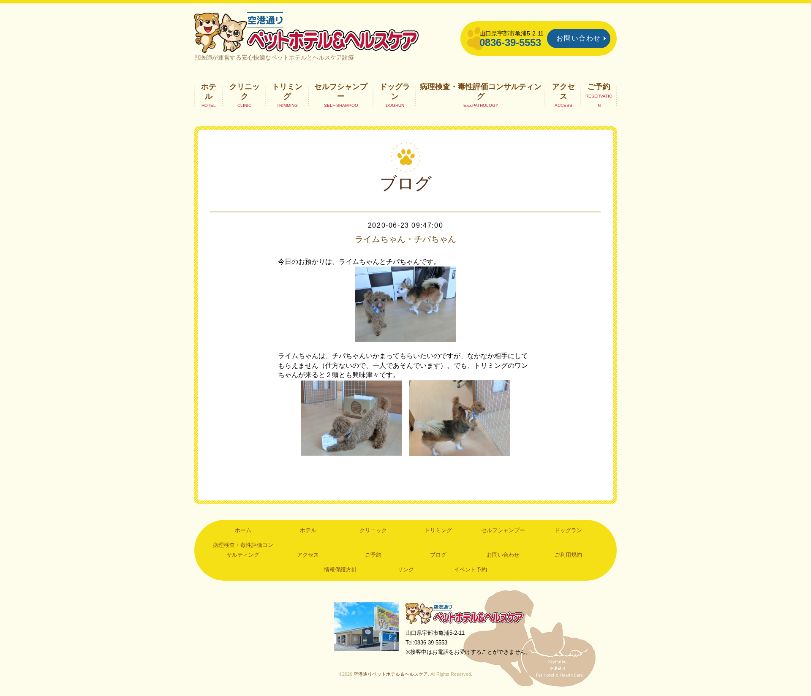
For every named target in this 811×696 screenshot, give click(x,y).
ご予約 (599, 86)
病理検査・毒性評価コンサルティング (481, 91)
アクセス (563, 91)
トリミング (287, 91)
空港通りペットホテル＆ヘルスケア (465, 613)
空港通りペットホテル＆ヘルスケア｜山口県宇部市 (306, 32)
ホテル (208, 91)
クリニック (244, 91)
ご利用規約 (568, 555)
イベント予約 (470, 569)
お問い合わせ (578, 38)
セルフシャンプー (340, 91)
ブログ (438, 555)
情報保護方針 (340, 569)
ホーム (243, 530)
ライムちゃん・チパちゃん (405, 239)
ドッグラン (395, 91)
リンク (405, 569)
